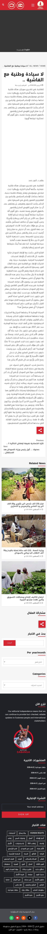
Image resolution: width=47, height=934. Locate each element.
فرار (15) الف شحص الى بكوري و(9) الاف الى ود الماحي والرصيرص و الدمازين (25, 505)
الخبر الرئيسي (12, 848)
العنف (20, 859)
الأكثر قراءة (40, 848)
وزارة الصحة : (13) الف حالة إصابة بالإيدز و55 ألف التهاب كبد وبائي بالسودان (24, 552)
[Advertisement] (23, 23)
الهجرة (16, 864)
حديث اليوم (40, 874)
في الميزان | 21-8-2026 (37, 783)
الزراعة (42, 853)
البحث (9, 643)
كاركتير (41, 884)
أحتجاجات (12, 833)
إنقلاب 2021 (32, 843)
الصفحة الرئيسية (14, 853)
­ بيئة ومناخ (22, 833)
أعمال (30, 838)
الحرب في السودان (27, 848)
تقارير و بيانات (26, 869)
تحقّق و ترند (39, 869)
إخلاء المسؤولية (16, 912)
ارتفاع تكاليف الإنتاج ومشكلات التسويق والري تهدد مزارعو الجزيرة (25, 598)
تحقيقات (7, 864)
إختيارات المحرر (20, 838)
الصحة (26, 853)
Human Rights (37, 833)
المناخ (30, 864)
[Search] (3, 5)
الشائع (34, 853)
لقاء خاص (18, 884)
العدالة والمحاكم (30, 859)
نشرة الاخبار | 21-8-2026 (37, 789)
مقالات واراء (25, 890)
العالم (42, 859)
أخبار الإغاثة (40, 838)
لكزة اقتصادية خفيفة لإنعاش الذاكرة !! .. (25, 442)
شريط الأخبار (20, 874)
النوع (23, 864)
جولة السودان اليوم (12, 869)
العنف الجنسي (9, 859)
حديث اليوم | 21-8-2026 (37, 778)
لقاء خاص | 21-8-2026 (38, 772)
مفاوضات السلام (38, 890)
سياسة (30, 874)
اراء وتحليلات (19, 843)
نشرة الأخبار (40, 895)
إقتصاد (41, 843)
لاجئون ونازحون (30, 884)
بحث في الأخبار (36, 633)
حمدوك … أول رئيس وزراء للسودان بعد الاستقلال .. (21, 449)
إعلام (9, 838)
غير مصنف (27, 879)
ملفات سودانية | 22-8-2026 (36, 767)
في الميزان (16, 879)
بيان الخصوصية (28, 912)
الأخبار (10, 843)
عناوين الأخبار (39, 879)
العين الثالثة (40, 864)
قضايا (7, 879)
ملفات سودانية (13, 890)
